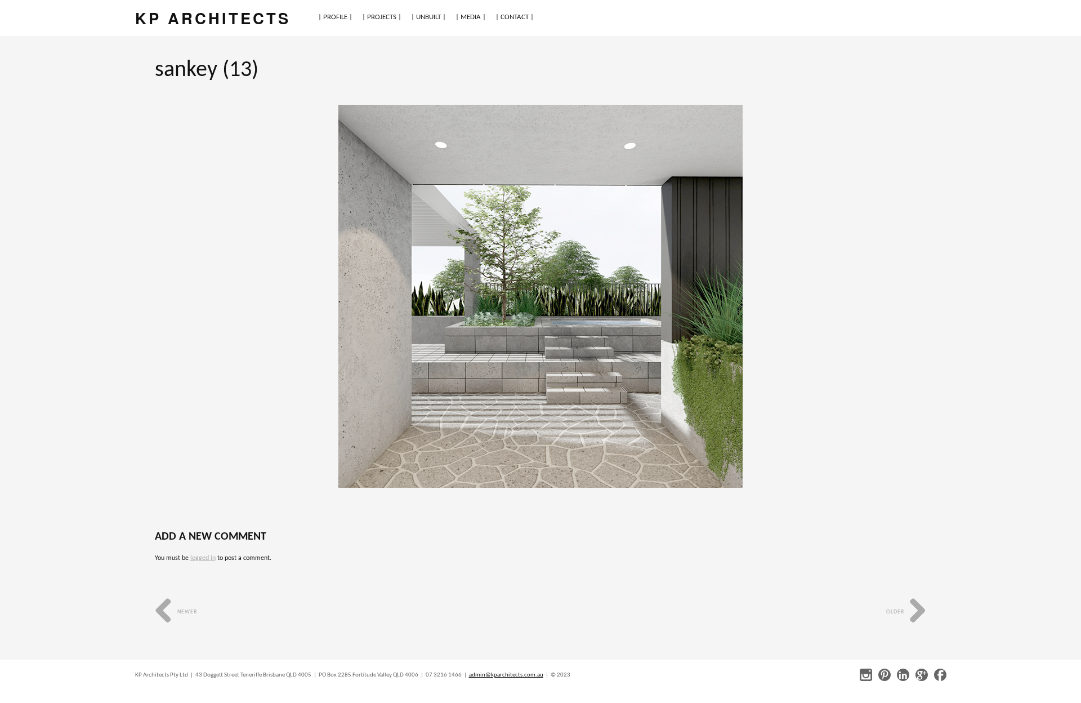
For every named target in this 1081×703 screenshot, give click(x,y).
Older (896, 612)
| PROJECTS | (381, 17)
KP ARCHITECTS (213, 18)
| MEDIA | (470, 17)
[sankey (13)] (540, 296)
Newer (186, 612)
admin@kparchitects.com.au (506, 675)
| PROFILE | (335, 17)
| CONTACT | (514, 17)
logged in (203, 558)
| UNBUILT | (428, 17)
